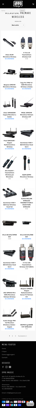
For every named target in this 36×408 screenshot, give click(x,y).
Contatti (4, 357)
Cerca (22, 10)
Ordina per (18, 21)
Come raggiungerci (8, 354)
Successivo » (22, 336)
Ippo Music (9, 398)
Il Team (4, 351)
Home (4, 348)
